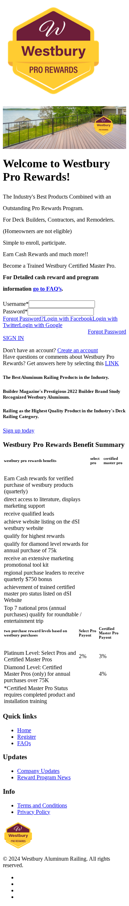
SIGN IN (13, 338)
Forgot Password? (23, 319)
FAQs (24, 743)
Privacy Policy (33, 812)
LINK (112, 363)
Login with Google (40, 325)
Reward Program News (44, 777)
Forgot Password (107, 332)
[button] (18, 430)
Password (14, 311)
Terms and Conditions (42, 805)
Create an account (77, 350)
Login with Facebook (68, 319)
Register (26, 737)
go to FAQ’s (47, 289)
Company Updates (38, 771)
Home (24, 730)
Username (14, 304)
